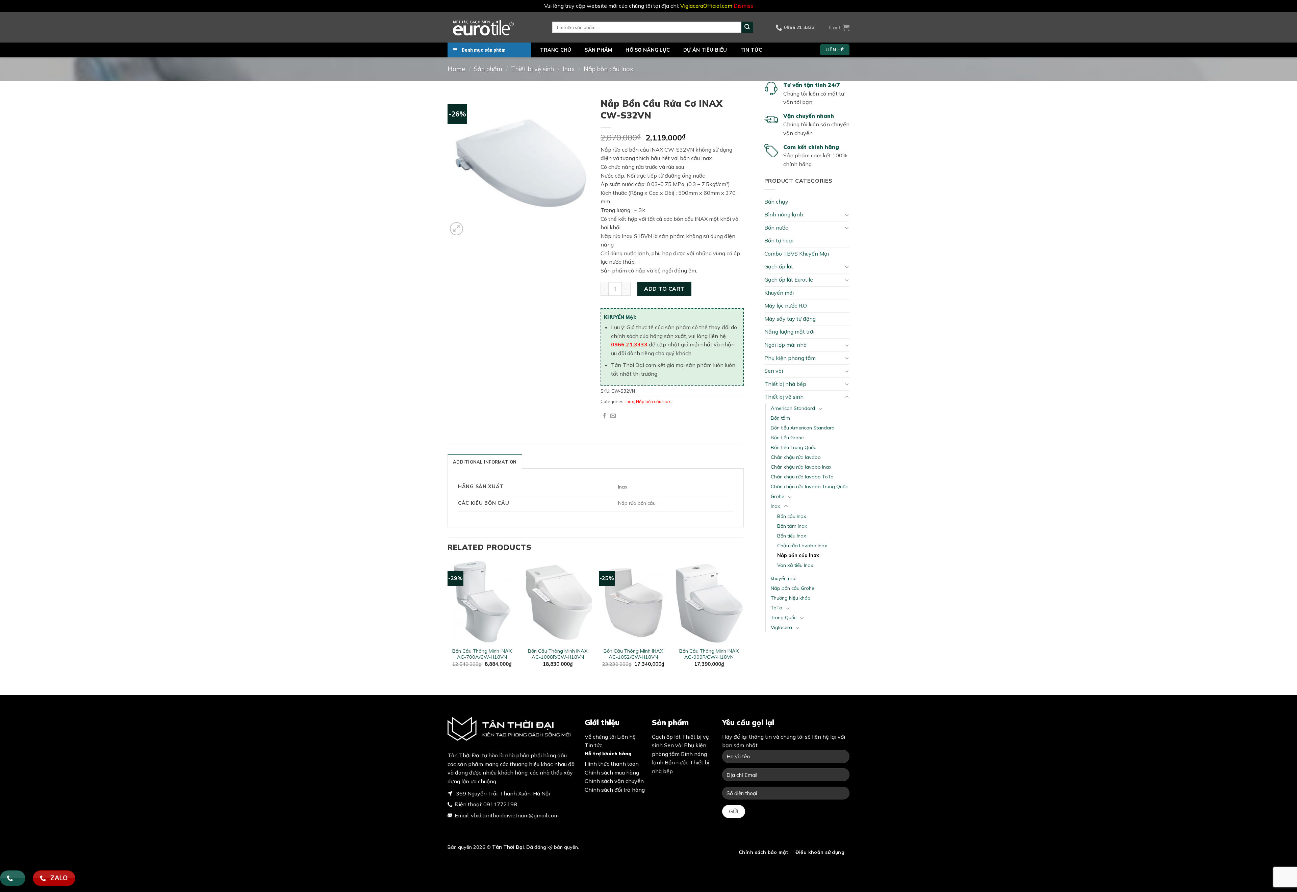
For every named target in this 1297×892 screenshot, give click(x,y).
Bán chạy (776, 201)
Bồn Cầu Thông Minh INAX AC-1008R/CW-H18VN (557, 654)
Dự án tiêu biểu (705, 50)
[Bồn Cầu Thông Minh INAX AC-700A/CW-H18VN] (482, 602)
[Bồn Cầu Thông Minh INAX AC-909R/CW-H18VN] (709, 602)
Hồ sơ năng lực (648, 50)
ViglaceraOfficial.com (706, 5)
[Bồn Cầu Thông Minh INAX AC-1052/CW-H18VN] (633, 602)
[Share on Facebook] (604, 416)
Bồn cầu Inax (791, 516)
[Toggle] (846, 215)
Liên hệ (626, 736)
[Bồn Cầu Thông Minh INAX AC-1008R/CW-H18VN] (557, 602)
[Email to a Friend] (613, 416)
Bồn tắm (780, 418)
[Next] (743, 622)
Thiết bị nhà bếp (785, 384)
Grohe (777, 496)
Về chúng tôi (600, 736)
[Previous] (448, 622)
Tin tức (751, 50)
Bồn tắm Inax (792, 526)
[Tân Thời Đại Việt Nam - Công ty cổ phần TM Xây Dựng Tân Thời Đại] (495, 27)
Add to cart (664, 288)
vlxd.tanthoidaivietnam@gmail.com (515, 815)
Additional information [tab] (485, 462)
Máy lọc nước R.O (785, 305)
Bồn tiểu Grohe (787, 438)
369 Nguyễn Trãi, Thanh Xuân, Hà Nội (502, 793)
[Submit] (747, 27)
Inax (569, 69)
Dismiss (743, 5)
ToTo (776, 608)
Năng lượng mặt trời (789, 331)
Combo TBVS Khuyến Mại (796, 253)
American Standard (793, 408)
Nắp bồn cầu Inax (608, 69)
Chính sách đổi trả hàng (615, 789)
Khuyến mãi (779, 292)
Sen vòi (773, 370)
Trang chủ (555, 50)
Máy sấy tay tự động (790, 318)
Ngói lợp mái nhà (785, 344)
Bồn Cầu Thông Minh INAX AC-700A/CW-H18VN (482, 654)
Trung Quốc (783, 617)
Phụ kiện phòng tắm (790, 358)
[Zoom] (456, 228)
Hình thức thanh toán (612, 763)
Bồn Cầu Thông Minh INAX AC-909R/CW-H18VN (709, 654)
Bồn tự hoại (778, 240)
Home (456, 69)
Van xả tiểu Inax (795, 565)
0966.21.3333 (629, 344)
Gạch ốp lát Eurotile (788, 279)
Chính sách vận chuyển (614, 781)
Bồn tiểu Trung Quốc (793, 447)
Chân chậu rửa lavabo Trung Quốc (809, 486)
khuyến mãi (783, 578)
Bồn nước (776, 227)
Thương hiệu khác (790, 598)
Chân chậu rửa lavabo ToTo (802, 477)
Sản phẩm (598, 50)
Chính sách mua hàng (612, 772)
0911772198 (500, 804)
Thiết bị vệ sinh (532, 69)
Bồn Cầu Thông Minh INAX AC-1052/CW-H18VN (633, 654)
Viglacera (781, 627)
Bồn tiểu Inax (791, 536)
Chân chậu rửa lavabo (796, 457)
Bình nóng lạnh (783, 214)
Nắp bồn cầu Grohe (792, 588)
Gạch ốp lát (778, 266)
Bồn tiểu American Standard (803, 428)
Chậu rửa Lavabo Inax (802, 546)
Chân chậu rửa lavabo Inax (801, 467)
